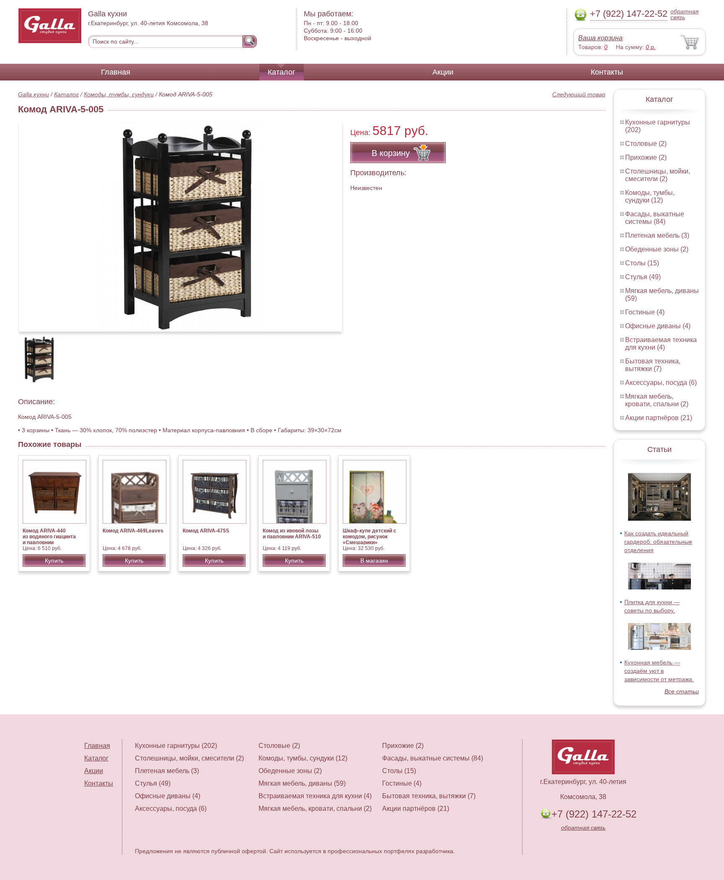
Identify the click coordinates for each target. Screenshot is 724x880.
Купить (54, 560)
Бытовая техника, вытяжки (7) (652, 365)
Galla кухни (33, 94)
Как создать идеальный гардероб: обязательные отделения (658, 541)
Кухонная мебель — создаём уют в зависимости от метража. (659, 671)
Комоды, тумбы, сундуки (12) (650, 196)
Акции (442, 72)
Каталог (281, 72)
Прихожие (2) (646, 157)
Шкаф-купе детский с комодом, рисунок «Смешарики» (369, 536)
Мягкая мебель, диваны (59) (302, 783)
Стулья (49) (643, 276)
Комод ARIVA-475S (206, 531)
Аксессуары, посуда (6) (661, 382)
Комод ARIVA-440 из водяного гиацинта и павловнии (49, 536)
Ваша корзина (600, 38)
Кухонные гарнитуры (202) (176, 745)
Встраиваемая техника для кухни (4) (661, 343)
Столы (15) (642, 263)
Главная (115, 72)
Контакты (607, 72)
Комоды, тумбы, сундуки (119, 94)
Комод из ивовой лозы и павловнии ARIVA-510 (292, 534)
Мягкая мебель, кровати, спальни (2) (656, 400)
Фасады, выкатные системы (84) (654, 217)
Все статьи (682, 691)
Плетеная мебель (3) (657, 235)
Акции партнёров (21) (658, 417)
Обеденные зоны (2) (656, 249)
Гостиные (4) (645, 312)
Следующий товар (578, 94)
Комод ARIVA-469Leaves (133, 531)
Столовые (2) (646, 143)
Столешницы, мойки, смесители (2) (657, 175)
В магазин (374, 560)
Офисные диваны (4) (657, 326)
